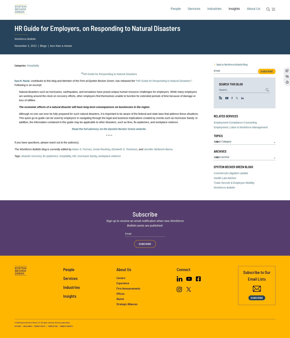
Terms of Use (53, 326)
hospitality (65, 156)
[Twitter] (237, 98)
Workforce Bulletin (25, 38)
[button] (287, 70)
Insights (234, 9)
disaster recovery (31, 156)
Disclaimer (27, 326)
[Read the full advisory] (109, 74)
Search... (224, 90)
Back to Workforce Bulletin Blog (232, 64)
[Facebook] (232, 98)
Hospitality (33, 65)
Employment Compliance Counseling (235, 122)
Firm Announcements (128, 288)
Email (217, 71)
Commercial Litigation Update (231, 173)
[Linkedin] (242, 98)
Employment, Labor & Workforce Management (241, 127)
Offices (120, 293)
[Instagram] (179, 291)
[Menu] (273, 10)
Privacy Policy (39, 326)
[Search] (268, 9)
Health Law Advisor (225, 178)
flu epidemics (50, 156)
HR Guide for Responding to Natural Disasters (164, 80)
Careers (120, 278)
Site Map (17, 326)
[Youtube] (226, 98)
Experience (122, 283)
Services (194, 9)
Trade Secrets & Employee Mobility (234, 182)
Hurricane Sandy (87, 156)
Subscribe (266, 71)
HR (74, 156)
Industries (214, 9)
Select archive (221, 157)
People (176, 9)
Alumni (120, 299)
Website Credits (66, 326)
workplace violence (109, 156)
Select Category (222, 141)
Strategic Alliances (126, 304)
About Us (253, 9)
